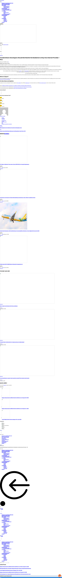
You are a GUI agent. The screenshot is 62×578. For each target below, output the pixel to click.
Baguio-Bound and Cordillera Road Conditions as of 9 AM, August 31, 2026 (14, 566)
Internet (3, 121)
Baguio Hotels (6, 12)
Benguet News (6, 518)
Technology (4, 18)
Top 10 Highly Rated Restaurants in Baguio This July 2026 (11, 570)
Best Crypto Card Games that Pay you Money (20, 88)
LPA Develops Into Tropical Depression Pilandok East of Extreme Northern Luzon (15, 574)
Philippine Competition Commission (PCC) (8, 85)
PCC (2, 123)
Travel (5, 11)
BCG (3, 167)
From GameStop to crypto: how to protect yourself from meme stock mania (14, 378)
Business (1, 55)
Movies (5, 16)
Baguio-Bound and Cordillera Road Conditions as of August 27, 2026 (15, 408)
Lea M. (3, 267)
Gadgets (5, 19)
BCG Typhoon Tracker (6, 4)
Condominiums (4, 120)
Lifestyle (3, 10)
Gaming (5, 467)
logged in (5, 385)
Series (5, 17)
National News (4, 8)
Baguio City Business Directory (7, 3)
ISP (2, 122)
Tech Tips (5, 21)
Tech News (5, 20)
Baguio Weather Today (5, 436)
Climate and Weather (5, 9)
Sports (3, 22)
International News (5, 14)
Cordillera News (6, 7)
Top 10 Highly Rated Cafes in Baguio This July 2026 (11, 419)
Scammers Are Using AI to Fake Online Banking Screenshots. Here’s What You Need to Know (17, 197)
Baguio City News (7, 6)
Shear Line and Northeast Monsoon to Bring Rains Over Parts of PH (13, 131)
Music (5, 528)
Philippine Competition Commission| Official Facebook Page (22, 85)
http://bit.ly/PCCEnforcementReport (5, 79)
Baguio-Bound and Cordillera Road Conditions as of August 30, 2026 (13, 572)
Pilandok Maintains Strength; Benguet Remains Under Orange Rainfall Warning (15, 568)
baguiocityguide (5, 44)
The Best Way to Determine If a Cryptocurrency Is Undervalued (12, 342)
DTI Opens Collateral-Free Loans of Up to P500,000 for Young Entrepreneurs (14, 164)
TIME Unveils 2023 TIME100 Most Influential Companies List (11, 264)
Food (4, 13)
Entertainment (4, 15)
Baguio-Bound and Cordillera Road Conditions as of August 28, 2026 (15, 397)
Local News (4, 5)
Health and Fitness (7, 525)
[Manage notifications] (60, 576)
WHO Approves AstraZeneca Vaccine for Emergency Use (11, 127)
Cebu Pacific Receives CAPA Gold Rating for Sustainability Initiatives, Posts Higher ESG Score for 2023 (19, 230)
